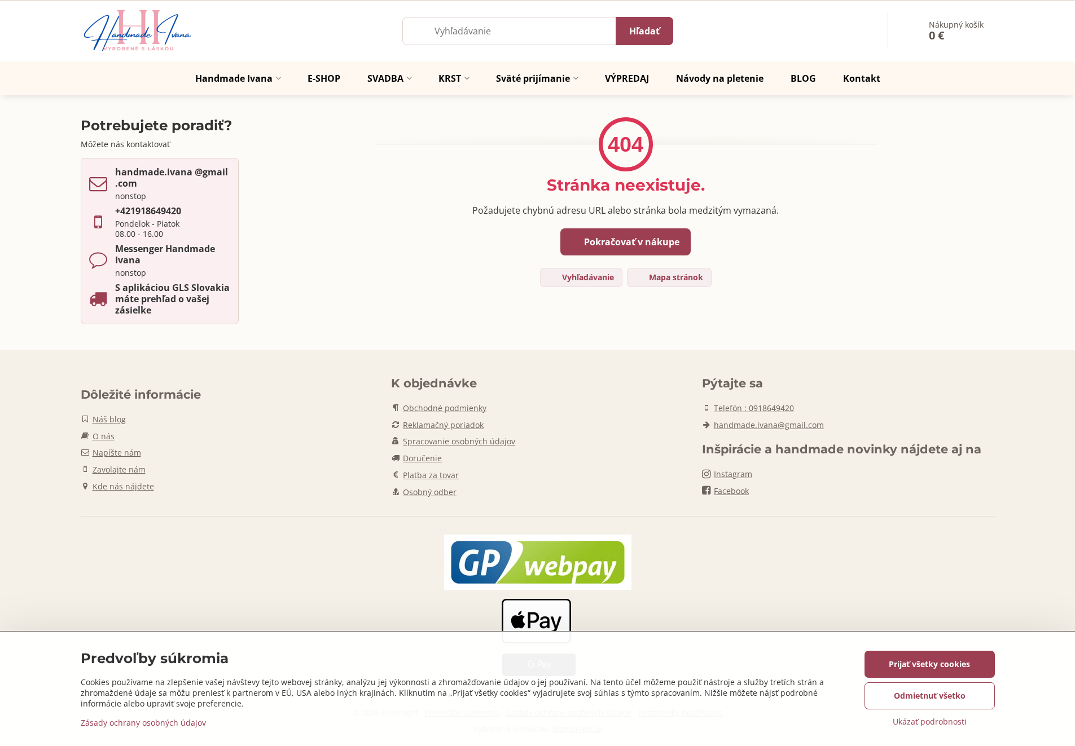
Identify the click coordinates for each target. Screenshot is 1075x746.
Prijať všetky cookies (929, 664)
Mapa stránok (675, 277)
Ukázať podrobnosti (930, 721)
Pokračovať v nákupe (630, 242)
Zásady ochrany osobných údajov (143, 722)
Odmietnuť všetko (930, 695)
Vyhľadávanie (587, 277)
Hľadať (644, 31)
